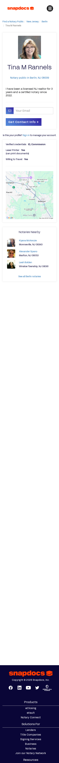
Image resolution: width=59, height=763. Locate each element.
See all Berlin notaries (29, 276)
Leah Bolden (25, 262)
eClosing (30, 708)
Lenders (31, 730)
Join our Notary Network (30, 753)
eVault (31, 712)
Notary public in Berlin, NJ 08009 (29, 77)
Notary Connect (31, 717)
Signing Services (30, 739)
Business (30, 743)
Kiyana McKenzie (28, 240)
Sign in (26, 135)
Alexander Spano (28, 251)
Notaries (30, 748)
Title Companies (30, 734)
